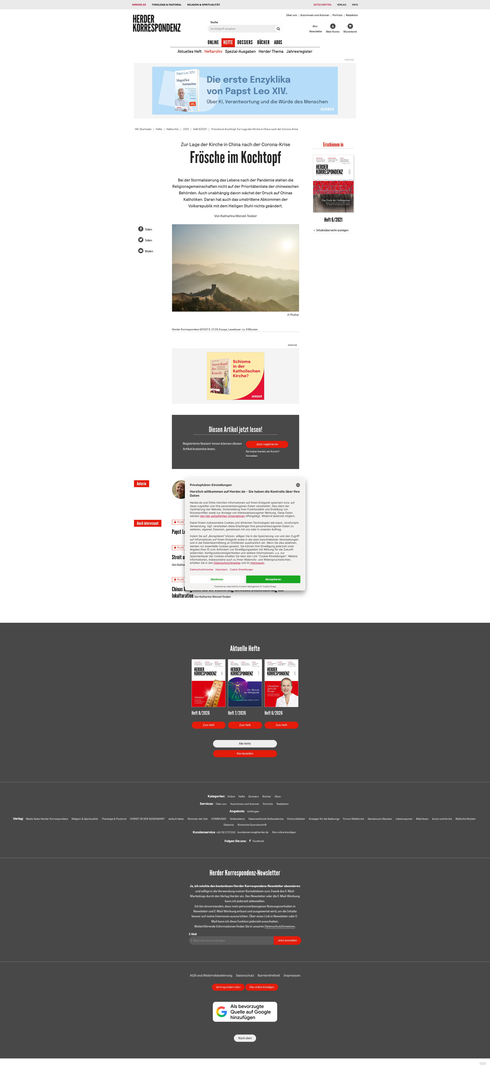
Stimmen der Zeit (198, 819)
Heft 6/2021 (200, 129)
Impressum (292, 975)
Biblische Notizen (466, 819)
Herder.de (139, 4)
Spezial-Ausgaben (240, 51)
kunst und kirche (442, 819)
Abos (278, 42)
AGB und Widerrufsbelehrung (211, 975)
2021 (186, 129)
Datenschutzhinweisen (280, 926)
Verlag (341, 4)
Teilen (148, 229)
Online (213, 42)
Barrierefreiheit (269, 975)
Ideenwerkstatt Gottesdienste (265, 819)
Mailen (149, 251)
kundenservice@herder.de (253, 832)
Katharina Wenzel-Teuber (238, 216)
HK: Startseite (143, 129)
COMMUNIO (218, 819)
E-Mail (193, 934)
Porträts (337, 15)
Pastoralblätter (296, 819)
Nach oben (245, 1038)
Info (355, 4)
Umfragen (253, 811)
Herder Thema (271, 51)
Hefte (228, 42)
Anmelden (252, 455)
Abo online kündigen (284, 832)
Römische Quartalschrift (252, 824)
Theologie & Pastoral (166, 4)
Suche (214, 22)
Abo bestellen (245, 753)
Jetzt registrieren (267, 444)
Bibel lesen (422, 819)
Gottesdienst (237, 819)
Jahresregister (299, 51)
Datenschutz (245, 975)
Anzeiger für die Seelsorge (324, 819)
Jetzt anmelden (287, 940)
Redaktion (352, 15)
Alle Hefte (245, 744)
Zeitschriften (322, 4)
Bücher (263, 42)
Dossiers (245, 42)
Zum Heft (208, 725)
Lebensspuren (404, 819)
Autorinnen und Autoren (314, 15)
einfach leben (176, 819)
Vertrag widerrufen (228, 987)
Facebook (258, 841)
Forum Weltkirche (353, 819)
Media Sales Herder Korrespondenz (47, 819)
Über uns (291, 15)
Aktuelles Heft (190, 51)
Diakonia (229, 824)
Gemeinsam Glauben (380, 819)
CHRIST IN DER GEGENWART (147, 819)
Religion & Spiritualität (203, 4)
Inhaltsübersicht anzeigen (332, 230)
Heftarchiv (213, 51)
